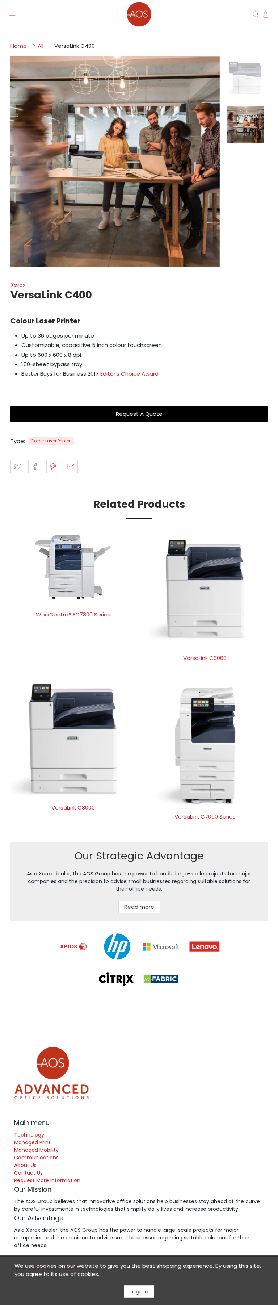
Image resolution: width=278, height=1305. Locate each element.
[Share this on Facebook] (35, 466)
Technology (29, 1134)
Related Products (139, 504)
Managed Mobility (36, 1150)
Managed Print (32, 1142)
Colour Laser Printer (51, 441)
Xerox (17, 285)
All (40, 46)
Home (18, 46)
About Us (25, 1165)
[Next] (208, 161)
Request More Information (47, 1180)
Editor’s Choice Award (129, 373)
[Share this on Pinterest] (53, 466)
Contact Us (28, 1172)
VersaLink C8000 (73, 807)
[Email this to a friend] (71, 466)
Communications (36, 1157)
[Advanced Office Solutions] (139, 14)
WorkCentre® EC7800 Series (73, 614)
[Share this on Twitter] (17, 466)
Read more (139, 907)
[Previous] (22, 161)
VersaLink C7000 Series (205, 816)
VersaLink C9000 (205, 658)
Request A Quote (139, 414)
